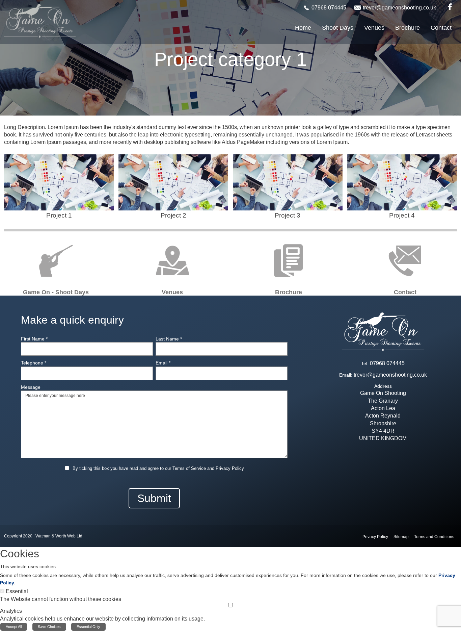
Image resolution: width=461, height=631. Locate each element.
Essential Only (88, 627)
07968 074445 (328, 7)
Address (383, 386)
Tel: (365, 363)
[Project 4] (402, 187)
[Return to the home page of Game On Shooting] (40, 21)
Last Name (169, 339)
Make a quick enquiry (72, 320)
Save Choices (49, 627)
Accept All (14, 627)
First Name (34, 339)
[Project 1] (59, 187)
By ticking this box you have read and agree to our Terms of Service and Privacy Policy (158, 468)
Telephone (33, 362)
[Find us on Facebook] (448, 6)
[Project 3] (288, 187)
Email (163, 362)
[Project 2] (173, 187)
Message (30, 387)
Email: (345, 375)
